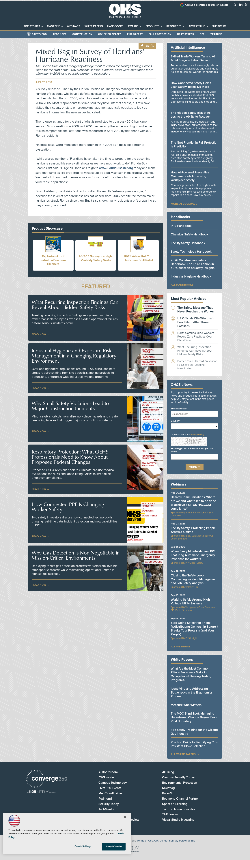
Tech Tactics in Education (179, 809)
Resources (174, 26)
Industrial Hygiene (148, 351)
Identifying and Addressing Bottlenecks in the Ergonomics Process (191, 692)
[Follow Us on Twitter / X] (246, 4)
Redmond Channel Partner (180, 799)
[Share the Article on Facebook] (141, 46)
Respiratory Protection (148, 457)
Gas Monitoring (153, 552)
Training (216, 34)
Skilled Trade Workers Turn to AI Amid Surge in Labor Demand (193, 58)
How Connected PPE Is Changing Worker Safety (68, 507)
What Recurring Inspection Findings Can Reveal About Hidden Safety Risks (75, 304)
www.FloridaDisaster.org (116, 168)
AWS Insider (106, 777)
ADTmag (168, 772)
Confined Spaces (109, 34)
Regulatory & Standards (149, 363)
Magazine (53, 26)
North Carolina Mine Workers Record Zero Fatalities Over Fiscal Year (195, 336)
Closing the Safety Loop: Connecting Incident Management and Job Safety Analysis (194, 579)
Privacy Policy (197, 434)
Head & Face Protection (148, 504)
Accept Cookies (113, 846)
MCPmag (168, 788)
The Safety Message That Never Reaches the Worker (195, 309)
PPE (202, 34)
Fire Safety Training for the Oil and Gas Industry (194, 732)
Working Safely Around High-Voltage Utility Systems (191, 601)
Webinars (73, 26)
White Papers (94, 26)
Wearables (148, 511)
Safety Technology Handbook (191, 252)
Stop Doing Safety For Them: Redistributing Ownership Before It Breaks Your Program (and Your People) (194, 628)
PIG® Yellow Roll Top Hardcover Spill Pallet (138, 258)
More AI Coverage (184, 203)
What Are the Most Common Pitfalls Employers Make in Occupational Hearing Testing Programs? (191, 674)
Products (152, 26)
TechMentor (106, 809)
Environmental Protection (179, 783)
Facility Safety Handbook (188, 243)
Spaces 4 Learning (175, 804)
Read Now (39, 334)
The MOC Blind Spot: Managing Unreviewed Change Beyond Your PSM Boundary (194, 717)
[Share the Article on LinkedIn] (147, 46)
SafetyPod (39, 34)
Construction (82, 34)
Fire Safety (135, 34)
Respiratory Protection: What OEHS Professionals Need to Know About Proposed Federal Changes (70, 456)
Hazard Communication (150, 418)
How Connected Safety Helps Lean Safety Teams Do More (191, 85)
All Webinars (180, 646)
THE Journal (170, 814)
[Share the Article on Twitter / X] (152, 46)
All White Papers (183, 754)
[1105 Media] (41, 792)
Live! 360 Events (109, 788)
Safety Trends (151, 311)
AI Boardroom (108, 772)
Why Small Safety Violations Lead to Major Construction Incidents (70, 406)
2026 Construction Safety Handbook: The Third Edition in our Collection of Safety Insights (192, 264)
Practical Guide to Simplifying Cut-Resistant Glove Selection (194, 744)
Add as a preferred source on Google (206, 4)
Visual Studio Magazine (178, 820)
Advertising (197, 26)
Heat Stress (185, 34)
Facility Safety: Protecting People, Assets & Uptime (193, 530)
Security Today (108, 804)
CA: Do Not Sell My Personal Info (174, 840)
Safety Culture (151, 301)
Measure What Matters (186, 705)
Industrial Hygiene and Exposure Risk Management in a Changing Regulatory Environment (74, 355)
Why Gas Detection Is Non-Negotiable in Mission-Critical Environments (76, 555)
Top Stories (32, 26)
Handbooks (115, 26)
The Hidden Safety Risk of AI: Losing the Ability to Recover (190, 115)
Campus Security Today (178, 777)
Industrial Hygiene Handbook (191, 276)
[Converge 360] (46, 779)
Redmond (105, 799)
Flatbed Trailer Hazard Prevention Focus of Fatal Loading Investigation (197, 364)
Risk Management (152, 306)
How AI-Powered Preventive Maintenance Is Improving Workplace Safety (190, 176)
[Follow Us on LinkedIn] (240, 4)
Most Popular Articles (188, 299)
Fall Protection (160, 34)
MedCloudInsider (110, 793)
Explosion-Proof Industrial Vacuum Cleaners (53, 260)
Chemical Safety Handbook (189, 234)
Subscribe (219, 26)
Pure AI (167, 793)
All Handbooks (182, 284)
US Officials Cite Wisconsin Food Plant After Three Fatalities (195, 322)
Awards (133, 26)
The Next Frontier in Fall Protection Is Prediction (194, 144)
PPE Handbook (181, 226)
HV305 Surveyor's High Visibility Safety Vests (95, 258)
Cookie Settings (82, 846)
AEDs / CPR (60, 34)
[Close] (125, 817)
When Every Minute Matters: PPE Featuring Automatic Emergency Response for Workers (193, 555)
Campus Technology (112, 783)
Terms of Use (145, 840)
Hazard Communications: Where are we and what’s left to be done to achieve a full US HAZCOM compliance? (193, 503)
